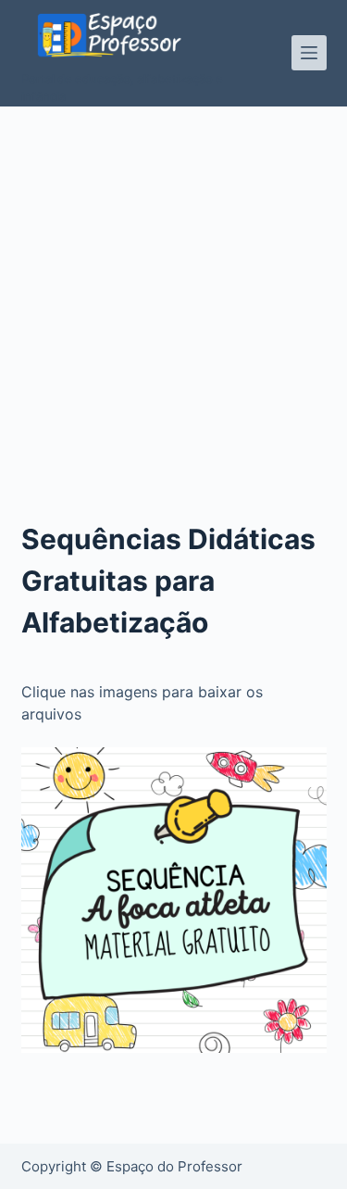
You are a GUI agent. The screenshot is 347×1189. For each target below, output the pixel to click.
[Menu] (309, 52)
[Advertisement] (173, 289)
